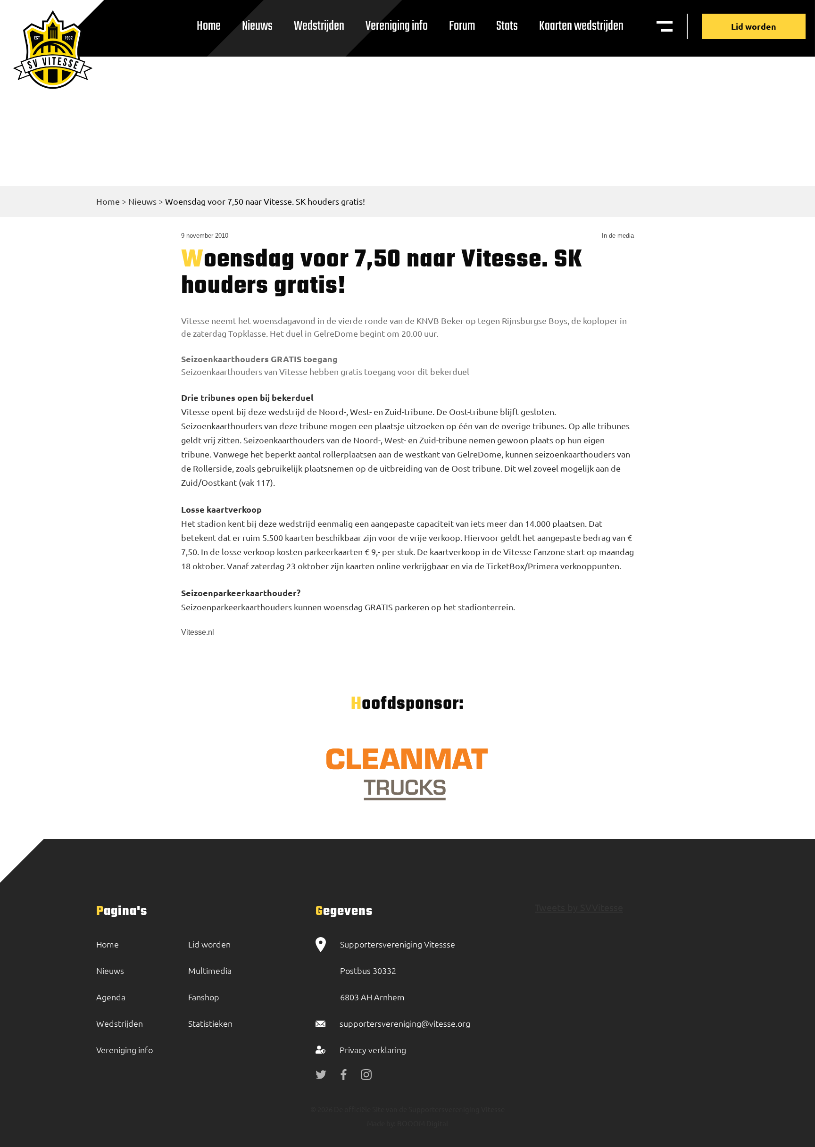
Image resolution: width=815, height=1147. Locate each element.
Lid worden (753, 26)
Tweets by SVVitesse (579, 907)
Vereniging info (397, 26)
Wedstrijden (319, 26)
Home (209, 26)
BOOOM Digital (422, 1123)
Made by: (381, 1123)
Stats (507, 26)
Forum (462, 26)
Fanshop (203, 996)
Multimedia (210, 970)
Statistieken (210, 1023)
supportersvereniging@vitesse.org (405, 1023)
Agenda (110, 996)
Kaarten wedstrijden (581, 26)
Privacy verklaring (373, 1049)
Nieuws (257, 26)
